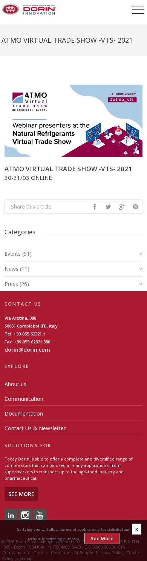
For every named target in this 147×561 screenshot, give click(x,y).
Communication (24, 398)
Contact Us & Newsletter (35, 428)
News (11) (74, 268)
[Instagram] (25, 515)
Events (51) (74, 253)
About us (15, 384)
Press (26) (74, 283)
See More (21, 494)
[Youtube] (39, 515)
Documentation (24, 413)
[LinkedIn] (11, 515)
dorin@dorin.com (27, 349)
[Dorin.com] (29, 8)
